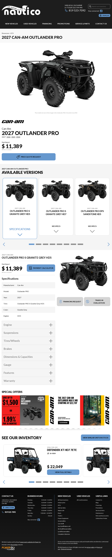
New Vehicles (11, 24)
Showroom (5, 33)
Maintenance (99, 513)
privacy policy (91, 547)
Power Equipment (63, 518)
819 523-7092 (77, 10)
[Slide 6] (66, 244)
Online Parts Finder (101, 518)
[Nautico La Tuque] (21, 10)
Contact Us (101, 24)
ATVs (59, 505)
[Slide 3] (45, 244)
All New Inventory (63, 500)
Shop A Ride (14, 544)
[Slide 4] (52, 244)
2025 (13, 137)
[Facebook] (101, 11)
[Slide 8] (80, 244)
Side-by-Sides (62, 508)
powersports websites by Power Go (30, 542)
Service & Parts (82, 24)
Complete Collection (64, 534)
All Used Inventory (82, 500)
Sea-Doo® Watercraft (64, 526)
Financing (47, 24)
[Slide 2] (38, 244)
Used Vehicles (30, 24)
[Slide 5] (59, 244)
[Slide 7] (73, 244)
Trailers (60, 516)
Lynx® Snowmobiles (64, 531)
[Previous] (4, 244)
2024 (18, 137)
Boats (59, 513)
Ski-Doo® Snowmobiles (65, 529)
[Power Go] (21, 548)
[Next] (108, 244)
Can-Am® (61, 523)
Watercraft (61, 510)
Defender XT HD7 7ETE (62, 449)
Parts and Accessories (102, 516)
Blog (97, 502)
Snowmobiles (62, 521)
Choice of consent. (66, 549)
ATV (12, 33)
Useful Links (102, 496)
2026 (8, 137)
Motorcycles (61, 502)
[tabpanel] (40, 508)
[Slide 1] (31, 244)
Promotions (63, 24)
